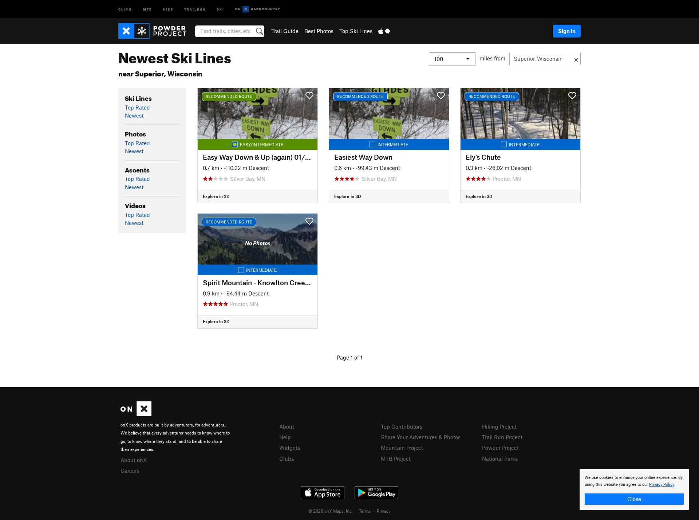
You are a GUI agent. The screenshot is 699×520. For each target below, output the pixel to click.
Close (634, 499)
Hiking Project (499, 426)
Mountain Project (402, 447)
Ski (220, 9)
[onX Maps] (136, 414)
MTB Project (396, 458)
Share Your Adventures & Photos (421, 437)
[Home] (156, 31)
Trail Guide (285, 31)
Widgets (289, 447)
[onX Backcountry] (257, 9)
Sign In (567, 31)
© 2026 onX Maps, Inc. (330, 510)
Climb (125, 9)
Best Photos (318, 31)
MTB (147, 9)
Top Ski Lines (355, 31)
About (286, 426)
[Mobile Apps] (384, 31)
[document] (634, 489)
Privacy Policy (661, 484)
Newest (134, 115)
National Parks (500, 458)
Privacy (384, 510)
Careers (130, 470)
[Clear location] (576, 59)
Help (285, 437)
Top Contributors (401, 426)
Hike (168, 9)
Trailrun (195, 9)
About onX (134, 460)
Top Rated (137, 107)
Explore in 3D (216, 196)
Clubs (286, 458)
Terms (365, 510)
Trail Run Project (502, 437)
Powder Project (500, 447)
